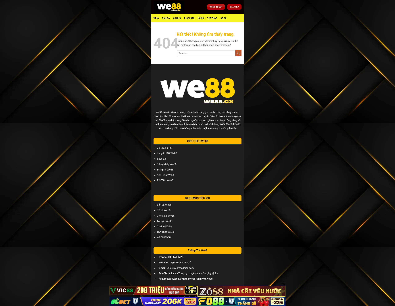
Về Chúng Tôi (164, 148)
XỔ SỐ (224, 18)
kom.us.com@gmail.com (176, 268)
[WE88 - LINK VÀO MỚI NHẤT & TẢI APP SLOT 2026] (169, 7)
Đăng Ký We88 (165, 169)
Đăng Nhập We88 (167, 164)
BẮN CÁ (166, 18)
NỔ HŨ (201, 18)
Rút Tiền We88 (165, 180)
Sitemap (161, 158)
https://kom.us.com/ (175, 262)
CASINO (177, 18)
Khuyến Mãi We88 (167, 153)
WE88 (156, 18)
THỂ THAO (212, 18)
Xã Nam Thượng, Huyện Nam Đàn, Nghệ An (188, 273)
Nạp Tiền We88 (165, 175)
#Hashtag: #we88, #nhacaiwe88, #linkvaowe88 (186, 278)
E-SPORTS (189, 18)
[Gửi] (238, 53)
